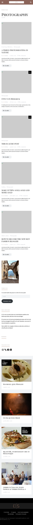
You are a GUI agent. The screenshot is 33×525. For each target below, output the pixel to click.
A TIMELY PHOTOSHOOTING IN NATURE (15, 51)
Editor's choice (5, 235)
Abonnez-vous (7, 301)
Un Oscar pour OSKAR (11, 418)
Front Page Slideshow (7, 47)
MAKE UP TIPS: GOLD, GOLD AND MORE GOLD (16, 191)
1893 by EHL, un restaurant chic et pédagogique (16, 453)
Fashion (3, 187)
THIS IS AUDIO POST (10, 144)
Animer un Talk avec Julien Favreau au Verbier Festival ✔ (14, 488)
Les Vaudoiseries (23, 512)
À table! (13, 512)
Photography (17, 47)
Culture (6, 512)
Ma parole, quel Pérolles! (13, 384)
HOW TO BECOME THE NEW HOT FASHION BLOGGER (16, 240)
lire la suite (6, 65)
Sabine (6, 55)
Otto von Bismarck (11, 99)
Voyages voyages (21, 514)
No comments (22, 55)
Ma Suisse (11, 514)
